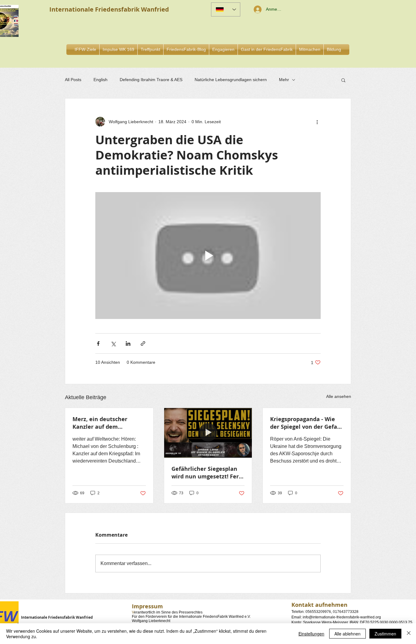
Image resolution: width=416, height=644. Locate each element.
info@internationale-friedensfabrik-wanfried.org (342, 617)
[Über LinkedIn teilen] (128, 343)
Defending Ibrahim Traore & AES (151, 79)
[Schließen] (408, 633)
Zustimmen (385, 634)
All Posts (73, 79)
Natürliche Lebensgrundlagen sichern (231, 79)
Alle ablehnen (347, 634)
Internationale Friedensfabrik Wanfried (57, 617)
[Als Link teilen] (143, 343)
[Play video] (208, 255)
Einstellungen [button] (311, 634)
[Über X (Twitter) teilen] (113, 343)
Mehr (284, 79)
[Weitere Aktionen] (317, 121)
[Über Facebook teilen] (98, 343)
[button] (223, 49)
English (100, 79)
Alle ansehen (338, 396)
